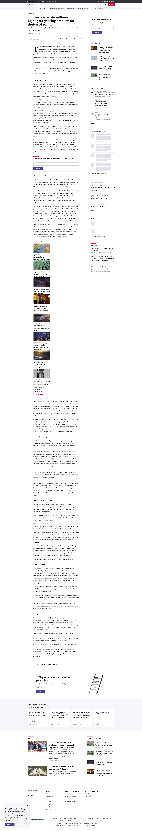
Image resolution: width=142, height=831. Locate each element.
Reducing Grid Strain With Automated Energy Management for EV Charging (102, 268)
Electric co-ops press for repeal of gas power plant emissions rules (106, 68)
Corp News (100, 8)
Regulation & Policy (52, 664)
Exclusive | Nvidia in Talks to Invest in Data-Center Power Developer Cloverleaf (103, 188)
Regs (94, 8)
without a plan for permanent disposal (44, 466)
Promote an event (100, 236)
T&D (47, 8)
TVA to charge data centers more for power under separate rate (103, 197)
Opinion (44, 4)
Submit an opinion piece (71, 799)
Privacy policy (55, 825)
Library (49, 4)
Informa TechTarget (77, 818)
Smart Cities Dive (46, 1)
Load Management (71, 8)
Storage (86, 8)
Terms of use (63, 825)
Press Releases (60, 4)
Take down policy (71, 825)
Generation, (43, 664)
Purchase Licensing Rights (52, 804)
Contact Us (49, 799)
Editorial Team (49, 796)
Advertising (68, 794)
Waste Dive (54, 1)
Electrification (61, 8)
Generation (42, 8)
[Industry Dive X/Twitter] (35, 795)
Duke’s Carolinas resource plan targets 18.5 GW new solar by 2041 (106, 76)
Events (53, 4)
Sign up (112, 4)
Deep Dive (38, 4)
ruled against (40, 526)
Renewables (80, 8)
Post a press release (100, 173)
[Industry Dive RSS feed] (38, 795)
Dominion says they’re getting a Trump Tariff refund (101, 205)
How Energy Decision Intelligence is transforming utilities (104, 116)
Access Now (10, 824)
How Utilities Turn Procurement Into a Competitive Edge (101, 103)
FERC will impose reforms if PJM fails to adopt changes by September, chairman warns (62, 745)
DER (91, 8)
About (47, 794)
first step (66, 191)
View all (92, 123)
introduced (75, 483)
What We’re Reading (51, 809)
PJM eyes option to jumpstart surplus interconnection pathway (104, 744)
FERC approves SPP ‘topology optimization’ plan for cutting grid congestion (106, 59)
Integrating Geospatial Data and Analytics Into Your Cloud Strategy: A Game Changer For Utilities (103, 258)
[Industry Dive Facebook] (32, 795)
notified (71, 131)
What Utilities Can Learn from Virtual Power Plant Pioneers (105, 93)
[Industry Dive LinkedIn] (28, 795)
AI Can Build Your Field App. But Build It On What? (103, 249)
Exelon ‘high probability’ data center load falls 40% (62, 767)
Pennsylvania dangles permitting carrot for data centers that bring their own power (106, 49)
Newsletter (48, 801)
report (48, 209)
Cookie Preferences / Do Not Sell (86, 825)
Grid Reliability (53, 8)
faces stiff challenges (67, 213)
